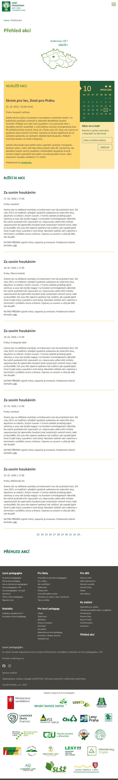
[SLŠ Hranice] (19, 719)
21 (101, 110)
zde (15, 245)
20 (97, 110)
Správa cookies (9, 672)
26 (93, 114)
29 (106, 114)
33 (78, 534)
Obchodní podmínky (75, 678)
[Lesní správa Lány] (86, 767)
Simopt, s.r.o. (16, 684)
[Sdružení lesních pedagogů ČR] (103, 703)
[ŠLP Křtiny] (25, 735)
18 (88, 110)
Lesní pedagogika (12, 573)
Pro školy (43, 573)
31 (84, 117)
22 (106, 110)
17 (84, 110)
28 (101, 114)
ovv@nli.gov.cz (17, 658)
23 (110, 110)
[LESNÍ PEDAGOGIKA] (13, 6)
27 (97, 114)
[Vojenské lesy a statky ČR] (49, 718)
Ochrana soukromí (54, 678)
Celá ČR (63, 44)
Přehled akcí (16, 551)
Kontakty (7, 608)
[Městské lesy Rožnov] (84, 735)
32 (74, 534)
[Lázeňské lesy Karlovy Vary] (28, 767)
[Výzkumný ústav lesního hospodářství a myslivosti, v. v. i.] (100, 735)
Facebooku (26, 162)
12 (93, 106)
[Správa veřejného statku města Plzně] (12, 751)
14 (101, 106)
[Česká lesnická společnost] (69, 718)
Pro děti (84, 573)
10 (84, 106)
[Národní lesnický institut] (50, 703)
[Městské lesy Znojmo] (100, 751)
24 (84, 114)
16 (110, 106)
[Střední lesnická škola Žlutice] (55, 767)
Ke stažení (86, 602)
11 (88, 106)
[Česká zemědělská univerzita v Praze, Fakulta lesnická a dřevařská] (58, 735)
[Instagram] (10, 666)
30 (110, 114)
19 (93, 110)
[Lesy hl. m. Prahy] (89, 719)
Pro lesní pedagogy (49, 608)
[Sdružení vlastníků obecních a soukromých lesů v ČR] (108, 719)
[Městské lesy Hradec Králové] (51, 751)
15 (106, 106)
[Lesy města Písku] (31, 751)
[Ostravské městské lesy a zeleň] (73, 751)
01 (38, 534)
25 (88, 114)
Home (6, 20)
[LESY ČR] (81, 703)
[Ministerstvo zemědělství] (19, 702)
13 (97, 106)
